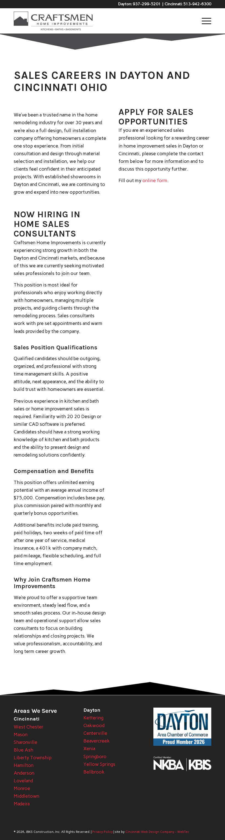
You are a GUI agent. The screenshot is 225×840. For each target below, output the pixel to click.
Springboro (94, 756)
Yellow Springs (99, 764)
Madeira (22, 803)
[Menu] (203, 21)
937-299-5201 (147, 4)
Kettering (93, 718)
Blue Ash (23, 750)
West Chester (28, 727)
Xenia (89, 748)
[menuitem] (203, 21)
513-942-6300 (197, 4)
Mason (20, 734)
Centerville (95, 733)
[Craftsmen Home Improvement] (53, 21)
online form (154, 180)
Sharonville (25, 742)
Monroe (22, 788)
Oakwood (94, 725)
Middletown (26, 796)
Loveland (23, 780)
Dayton (91, 710)
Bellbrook (94, 772)
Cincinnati (27, 719)
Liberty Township (33, 757)
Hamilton (23, 765)
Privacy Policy (102, 832)
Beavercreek (96, 741)
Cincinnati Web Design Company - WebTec (157, 832)
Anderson (24, 773)
